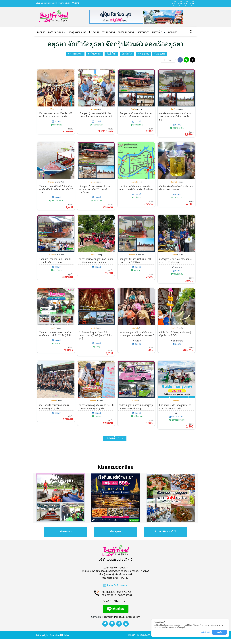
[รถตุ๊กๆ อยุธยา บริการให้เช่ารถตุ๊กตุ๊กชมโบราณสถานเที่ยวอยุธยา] (136, 379)
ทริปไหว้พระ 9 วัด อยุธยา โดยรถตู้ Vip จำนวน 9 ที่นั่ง (175, 334)
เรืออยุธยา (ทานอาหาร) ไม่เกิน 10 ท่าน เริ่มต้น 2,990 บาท (135, 260)
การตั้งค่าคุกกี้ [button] (204, 632)
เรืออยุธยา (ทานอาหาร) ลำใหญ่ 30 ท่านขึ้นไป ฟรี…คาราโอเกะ (54, 260)
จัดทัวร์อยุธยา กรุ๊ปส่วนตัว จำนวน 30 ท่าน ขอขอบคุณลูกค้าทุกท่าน (96, 406)
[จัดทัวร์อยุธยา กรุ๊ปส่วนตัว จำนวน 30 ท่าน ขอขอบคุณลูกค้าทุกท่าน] (96, 379)
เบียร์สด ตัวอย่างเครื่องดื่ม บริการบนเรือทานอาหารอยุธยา (176, 187)
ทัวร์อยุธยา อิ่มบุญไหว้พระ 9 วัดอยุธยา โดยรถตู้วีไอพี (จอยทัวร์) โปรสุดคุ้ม (95, 335)
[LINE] (186, 60)
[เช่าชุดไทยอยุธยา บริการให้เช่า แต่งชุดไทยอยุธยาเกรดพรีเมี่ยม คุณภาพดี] (136, 306)
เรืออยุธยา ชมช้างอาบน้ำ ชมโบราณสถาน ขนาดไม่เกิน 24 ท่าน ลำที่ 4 (135, 115)
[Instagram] (180, 3)
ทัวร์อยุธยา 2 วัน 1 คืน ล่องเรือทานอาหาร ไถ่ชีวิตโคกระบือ (175, 260)
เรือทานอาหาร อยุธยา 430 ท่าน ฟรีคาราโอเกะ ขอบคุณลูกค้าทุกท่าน (55, 115)
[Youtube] (192, 3)
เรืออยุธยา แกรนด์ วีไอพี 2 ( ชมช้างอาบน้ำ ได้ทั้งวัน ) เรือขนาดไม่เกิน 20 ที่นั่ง (55, 189)
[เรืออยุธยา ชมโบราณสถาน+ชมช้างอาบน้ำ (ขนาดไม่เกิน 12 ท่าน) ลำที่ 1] (55, 306)
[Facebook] (174, 3)
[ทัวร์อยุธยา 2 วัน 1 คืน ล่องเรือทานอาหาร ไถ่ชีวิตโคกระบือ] (176, 233)
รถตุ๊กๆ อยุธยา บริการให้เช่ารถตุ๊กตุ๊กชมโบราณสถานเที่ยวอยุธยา (136, 406)
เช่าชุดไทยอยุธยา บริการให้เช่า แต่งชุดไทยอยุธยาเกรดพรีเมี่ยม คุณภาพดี (136, 334)
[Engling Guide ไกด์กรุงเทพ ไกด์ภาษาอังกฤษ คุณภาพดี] (176, 379)
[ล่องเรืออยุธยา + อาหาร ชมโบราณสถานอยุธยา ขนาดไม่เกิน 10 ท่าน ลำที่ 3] (176, 87)
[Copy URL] (192, 60)
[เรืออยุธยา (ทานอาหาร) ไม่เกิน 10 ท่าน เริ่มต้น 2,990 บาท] (136, 233)
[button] (191, 32)
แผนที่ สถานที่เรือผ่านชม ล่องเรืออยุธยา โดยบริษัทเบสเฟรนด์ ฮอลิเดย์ (136, 187)
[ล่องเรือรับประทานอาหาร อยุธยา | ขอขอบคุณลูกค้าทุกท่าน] (55, 379)
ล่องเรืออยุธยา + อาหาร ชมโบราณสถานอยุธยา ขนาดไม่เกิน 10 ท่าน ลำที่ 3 (176, 117)
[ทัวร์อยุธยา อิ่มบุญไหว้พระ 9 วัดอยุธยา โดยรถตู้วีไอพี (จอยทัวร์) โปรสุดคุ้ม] (96, 306)
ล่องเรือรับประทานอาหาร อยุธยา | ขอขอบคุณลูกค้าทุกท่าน (54, 406)
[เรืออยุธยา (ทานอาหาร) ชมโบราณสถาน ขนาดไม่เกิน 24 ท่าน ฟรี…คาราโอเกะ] (96, 160)
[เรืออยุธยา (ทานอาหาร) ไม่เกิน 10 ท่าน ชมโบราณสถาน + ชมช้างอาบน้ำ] (96, 87)
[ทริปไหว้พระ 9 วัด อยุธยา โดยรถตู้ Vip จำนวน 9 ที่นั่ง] (176, 306)
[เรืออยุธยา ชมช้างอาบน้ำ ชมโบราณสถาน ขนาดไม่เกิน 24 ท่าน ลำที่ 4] (136, 87)
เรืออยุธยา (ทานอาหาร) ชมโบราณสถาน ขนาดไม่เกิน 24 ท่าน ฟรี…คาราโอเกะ (95, 189)
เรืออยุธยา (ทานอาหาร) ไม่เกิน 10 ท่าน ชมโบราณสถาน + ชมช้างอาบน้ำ (96, 115)
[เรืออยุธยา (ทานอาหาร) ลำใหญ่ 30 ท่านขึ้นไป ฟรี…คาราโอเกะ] (55, 233)
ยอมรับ (219, 632)
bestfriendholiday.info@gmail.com (122, 617)
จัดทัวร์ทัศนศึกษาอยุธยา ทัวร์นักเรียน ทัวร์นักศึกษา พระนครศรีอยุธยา (96, 260)
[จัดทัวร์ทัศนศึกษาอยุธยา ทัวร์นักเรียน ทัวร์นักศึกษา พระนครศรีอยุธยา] (96, 233)
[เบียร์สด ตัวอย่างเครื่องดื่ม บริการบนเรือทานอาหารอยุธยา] (176, 160)
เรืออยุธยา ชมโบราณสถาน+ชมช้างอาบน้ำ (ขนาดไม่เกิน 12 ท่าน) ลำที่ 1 (55, 334)
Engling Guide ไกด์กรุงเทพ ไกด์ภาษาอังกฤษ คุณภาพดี (175, 406)
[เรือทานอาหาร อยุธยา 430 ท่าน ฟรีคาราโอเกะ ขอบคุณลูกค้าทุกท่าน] (55, 87)
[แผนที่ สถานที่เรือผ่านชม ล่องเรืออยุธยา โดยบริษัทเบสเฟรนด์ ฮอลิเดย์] (136, 160)
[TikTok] (186, 3)
